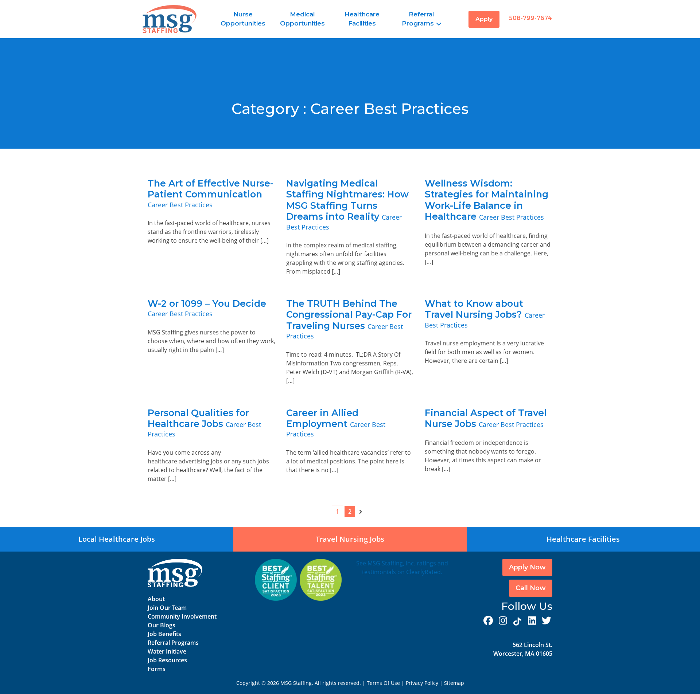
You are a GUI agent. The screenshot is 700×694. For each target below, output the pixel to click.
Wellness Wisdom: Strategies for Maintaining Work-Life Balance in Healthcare (486, 200)
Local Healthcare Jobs (116, 539)
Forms (157, 669)
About (156, 599)
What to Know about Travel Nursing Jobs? (475, 309)
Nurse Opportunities (243, 19)
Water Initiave (167, 651)
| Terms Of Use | (383, 682)
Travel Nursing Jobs (350, 539)
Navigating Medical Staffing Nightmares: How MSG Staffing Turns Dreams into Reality (347, 200)
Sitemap (454, 682)
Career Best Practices (180, 204)
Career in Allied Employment (322, 418)
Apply (484, 19)
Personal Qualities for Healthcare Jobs (198, 418)
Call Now (531, 588)
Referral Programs (418, 19)
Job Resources (167, 660)
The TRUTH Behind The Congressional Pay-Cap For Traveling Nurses (349, 314)
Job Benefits (164, 634)
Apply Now (527, 567)
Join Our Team (167, 608)
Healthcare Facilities (362, 19)
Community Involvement (182, 616)
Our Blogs (161, 625)
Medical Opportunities (302, 19)
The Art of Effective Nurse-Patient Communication (210, 189)
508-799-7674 (530, 18)
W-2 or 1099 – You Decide (207, 303)
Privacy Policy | (425, 682)
